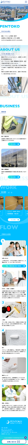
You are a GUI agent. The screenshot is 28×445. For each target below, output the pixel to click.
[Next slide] (12, 193)
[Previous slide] (9, 193)
